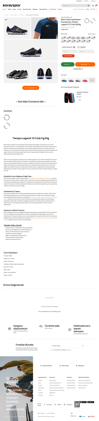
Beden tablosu (91, 34)
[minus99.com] (71, 413)
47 (83, 41)
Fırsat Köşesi (52, 9)
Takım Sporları (43, 9)
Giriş (56, 311)
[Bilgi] (73, 47)
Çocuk (19, 9)
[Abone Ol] (82, 345)
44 (93, 38)
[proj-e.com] (73, 416)
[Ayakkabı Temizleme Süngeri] (68, 97)
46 (78, 41)
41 (73, 38)
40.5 (68, 38)
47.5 (88, 41)
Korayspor (79, 1)
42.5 (83, 38)
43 (88, 38)
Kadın (14, 9)
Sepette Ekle (84, 64)
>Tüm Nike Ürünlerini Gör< (31, 101)
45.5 (73, 41)
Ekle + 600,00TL (68, 55)
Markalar (35, 9)
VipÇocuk (93, 1)
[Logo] (11, 5)
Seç (80, 99)
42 (78, 38)
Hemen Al (66, 64)
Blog (87, 9)
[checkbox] (51, 350)
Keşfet (4, 9)
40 (63, 38)
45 (68, 41)
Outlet (60, 9)
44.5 (63, 41)
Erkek (9, 9)
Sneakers (86, 1)
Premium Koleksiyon (79, 9)
